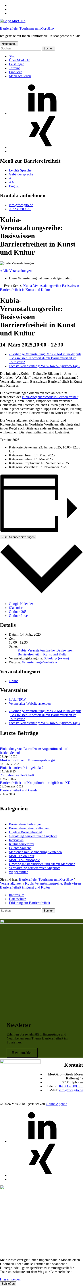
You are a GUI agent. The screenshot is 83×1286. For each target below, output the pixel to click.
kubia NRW (17, 699)
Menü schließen (20, 76)
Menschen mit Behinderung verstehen (35, 852)
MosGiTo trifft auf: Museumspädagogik (28, 760)
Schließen (8, 1283)
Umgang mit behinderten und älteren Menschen (42, 864)
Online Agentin (56, 1104)
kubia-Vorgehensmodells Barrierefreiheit (50, 397)
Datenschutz (17, 899)
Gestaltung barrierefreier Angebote (33, 836)
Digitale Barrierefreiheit (25, 832)
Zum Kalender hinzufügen (18, 537)
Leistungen (16, 64)
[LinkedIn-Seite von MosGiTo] (42, 113)
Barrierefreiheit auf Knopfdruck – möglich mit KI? (35, 783)
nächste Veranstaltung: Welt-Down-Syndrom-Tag (44, 366)
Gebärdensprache (21, 174)
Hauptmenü (9, 43)
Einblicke (15, 72)
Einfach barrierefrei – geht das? (22, 768)
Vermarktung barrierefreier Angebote (34, 868)
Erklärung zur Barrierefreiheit (29, 903)
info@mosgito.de (21, 205)
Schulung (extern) (56, 658)
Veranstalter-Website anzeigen (30, 703)
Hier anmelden (22, 1052)
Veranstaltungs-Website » (39, 662)
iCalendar (15, 608)
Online (13, 681)
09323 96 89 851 (71, 1086)
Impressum (16, 895)
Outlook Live (18, 616)
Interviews (16, 840)
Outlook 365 (18, 612)
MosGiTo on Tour (21, 856)
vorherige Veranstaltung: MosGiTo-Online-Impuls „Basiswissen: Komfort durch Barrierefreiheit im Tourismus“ (45, 358)
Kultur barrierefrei (21, 844)
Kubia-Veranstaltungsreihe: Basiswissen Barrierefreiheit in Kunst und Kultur (45, 652)
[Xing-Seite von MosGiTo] (42, 147)
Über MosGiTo (19, 60)
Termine (14, 68)
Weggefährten (18, 872)
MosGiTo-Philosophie (24, 860)
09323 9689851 (20, 209)
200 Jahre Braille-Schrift (17, 775)
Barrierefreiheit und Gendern (20, 790)
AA (11, 182)
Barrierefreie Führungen (25, 824)
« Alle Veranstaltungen (16, 271)
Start (12, 56)
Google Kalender (21, 604)
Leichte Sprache (20, 170)
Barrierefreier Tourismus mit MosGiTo (27, 28)
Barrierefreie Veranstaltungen (29, 828)
